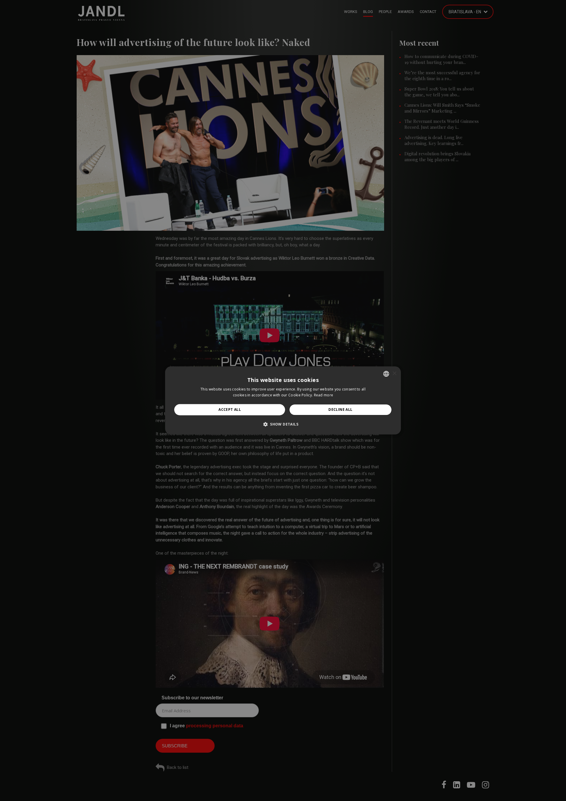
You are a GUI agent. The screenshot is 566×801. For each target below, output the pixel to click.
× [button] (394, 373)
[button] (283, 424)
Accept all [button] (229, 409)
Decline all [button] (340, 409)
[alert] (283, 400)
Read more (323, 395)
